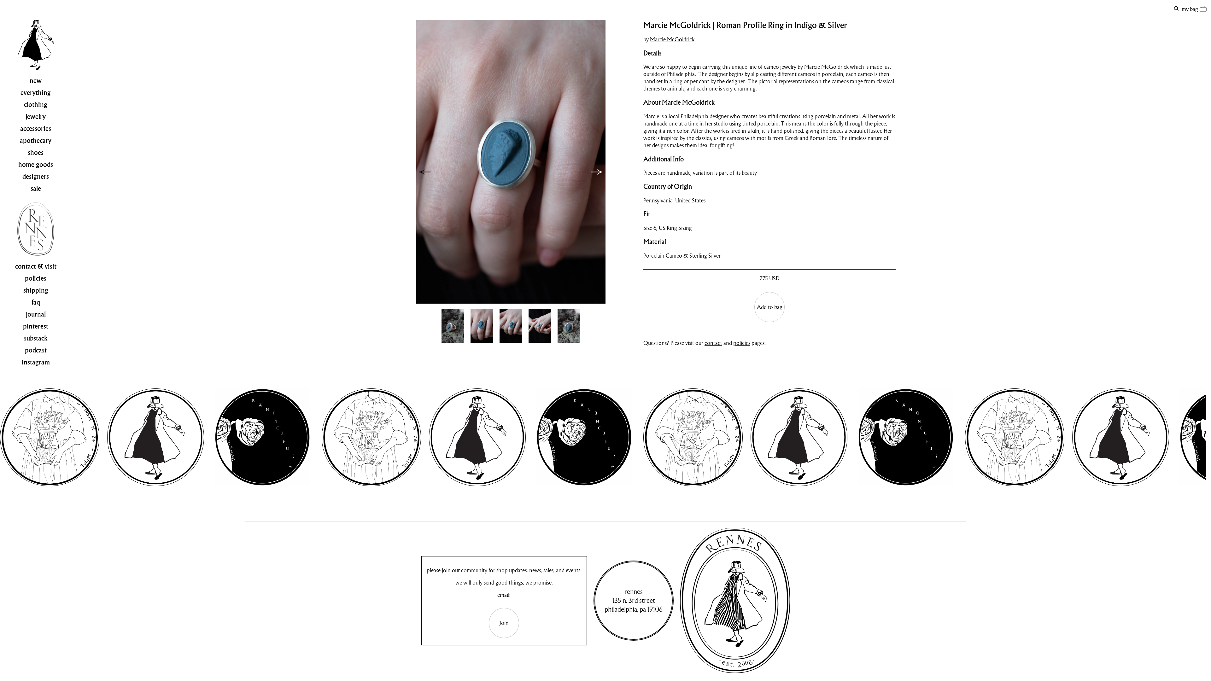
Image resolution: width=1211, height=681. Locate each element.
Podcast (36, 350)
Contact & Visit (35, 266)
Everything (35, 92)
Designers (35, 176)
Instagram (36, 362)
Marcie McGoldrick (672, 39)
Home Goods (35, 164)
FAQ (36, 302)
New (36, 80)
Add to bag (769, 307)
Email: (504, 594)
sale (36, 188)
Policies (35, 278)
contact (713, 342)
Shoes (36, 152)
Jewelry (36, 116)
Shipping (35, 290)
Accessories (35, 128)
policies (741, 342)
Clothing (35, 104)
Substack (36, 338)
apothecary (35, 140)
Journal (36, 314)
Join (504, 622)
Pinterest (35, 326)
